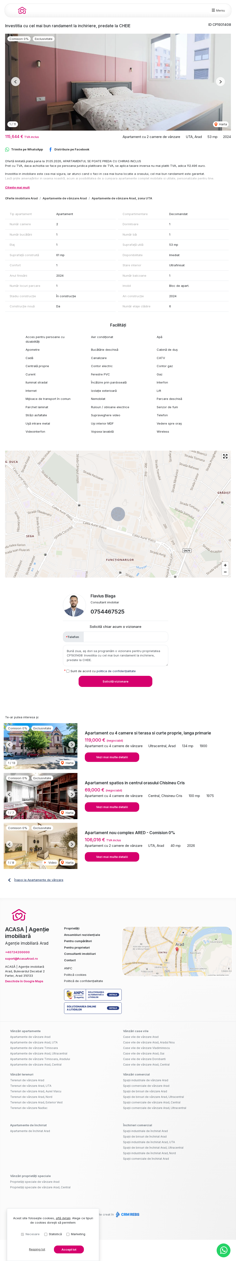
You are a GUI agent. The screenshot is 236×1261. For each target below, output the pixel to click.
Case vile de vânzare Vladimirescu (146, 1048)
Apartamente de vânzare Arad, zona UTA (122, 198)
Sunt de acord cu (103, 671)
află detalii (63, 1218)
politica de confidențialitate (116, 671)
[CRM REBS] (127, 1214)
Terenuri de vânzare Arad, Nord (31, 1097)
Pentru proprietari (77, 947)
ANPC (68, 968)
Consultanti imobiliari (80, 953)
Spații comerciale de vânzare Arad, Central (151, 1102)
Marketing (78, 1234)
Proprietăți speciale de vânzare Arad (34, 1181)
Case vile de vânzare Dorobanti (144, 1059)
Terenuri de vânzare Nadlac (28, 1108)
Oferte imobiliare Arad (21, 198)
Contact (70, 960)
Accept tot (69, 1249)
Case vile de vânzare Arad (141, 1037)
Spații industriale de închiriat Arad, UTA (149, 1142)
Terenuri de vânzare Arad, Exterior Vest (36, 1102)
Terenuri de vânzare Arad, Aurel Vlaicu (35, 1091)
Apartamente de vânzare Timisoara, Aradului (40, 1059)
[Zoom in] (225, 565)
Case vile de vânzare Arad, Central (146, 1064)
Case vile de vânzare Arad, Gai (143, 1053)
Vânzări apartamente (25, 1031)
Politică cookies (75, 974)
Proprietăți (72, 928)
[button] (15, 81)
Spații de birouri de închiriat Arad (145, 1136)
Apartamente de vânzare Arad (65, 198)
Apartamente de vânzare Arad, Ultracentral (38, 1053)
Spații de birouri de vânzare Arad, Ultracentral (153, 1097)
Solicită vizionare (115, 681)
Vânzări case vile (135, 1031)
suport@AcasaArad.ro (21, 958)
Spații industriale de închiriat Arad (145, 1131)
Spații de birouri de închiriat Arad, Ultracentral (153, 1147)
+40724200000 (17, 952)
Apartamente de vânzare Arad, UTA (34, 1042)
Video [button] (52, 862)
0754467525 (107, 611)
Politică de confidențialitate (83, 981)
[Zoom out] (225, 572)
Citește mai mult (17, 187)
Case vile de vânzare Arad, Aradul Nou (149, 1042)
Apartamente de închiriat (28, 1125)
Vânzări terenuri (21, 1074)
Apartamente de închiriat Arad (30, 1131)
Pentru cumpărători (78, 941)
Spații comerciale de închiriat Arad (146, 1158)
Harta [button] (222, 124)
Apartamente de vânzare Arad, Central (36, 1064)
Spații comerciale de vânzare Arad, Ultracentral (154, 1108)
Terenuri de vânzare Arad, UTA (30, 1085)
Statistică (55, 1234)
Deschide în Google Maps (24, 981)
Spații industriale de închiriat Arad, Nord (149, 1153)
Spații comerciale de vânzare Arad (146, 1085)
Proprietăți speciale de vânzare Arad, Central (40, 1187)
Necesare (33, 1234)
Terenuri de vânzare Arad (27, 1080)
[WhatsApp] (223, 1250)
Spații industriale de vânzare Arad (145, 1080)
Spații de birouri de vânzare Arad (145, 1091)
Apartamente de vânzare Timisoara (34, 1048)
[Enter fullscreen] (225, 456)
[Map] (118, 514)
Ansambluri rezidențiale (82, 935)
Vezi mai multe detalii (112, 757)
